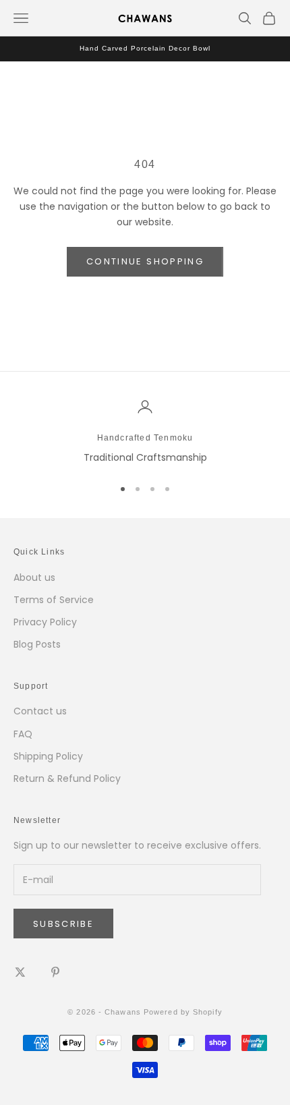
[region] (145, 432)
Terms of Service (53, 599)
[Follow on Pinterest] (55, 972)
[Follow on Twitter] (20, 972)
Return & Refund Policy (67, 778)
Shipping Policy (48, 756)
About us (34, 577)
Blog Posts (37, 644)
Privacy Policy (45, 622)
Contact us (40, 711)
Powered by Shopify (183, 1012)
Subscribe (63, 923)
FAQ (22, 734)
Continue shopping (145, 261)
